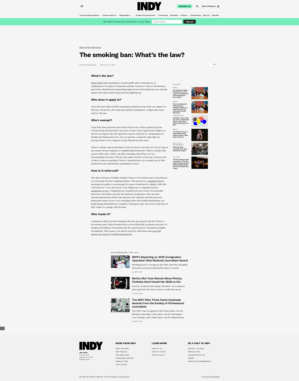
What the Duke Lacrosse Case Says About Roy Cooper (180, 149)
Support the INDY (196, 349)
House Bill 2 (97, 82)
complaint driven (155, 181)
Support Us (184, 6)
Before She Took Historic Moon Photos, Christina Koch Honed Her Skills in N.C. (157, 280)
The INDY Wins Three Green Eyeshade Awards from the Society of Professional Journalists (158, 303)
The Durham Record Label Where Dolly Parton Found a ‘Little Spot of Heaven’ (180, 134)
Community (163, 15)
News (175, 87)
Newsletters (124, 15)
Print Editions (122, 349)
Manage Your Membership (199, 361)
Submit (191, 358)
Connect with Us (109, 15)
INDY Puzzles (121, 352)
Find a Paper (121, 364)
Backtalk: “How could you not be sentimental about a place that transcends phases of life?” (181, 121)
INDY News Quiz (122, 355)
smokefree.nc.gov (100, 190)
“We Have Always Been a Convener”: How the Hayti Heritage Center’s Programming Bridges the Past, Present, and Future (181, 164)
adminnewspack (89, 65)
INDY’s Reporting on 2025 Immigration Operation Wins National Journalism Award (160, 258)
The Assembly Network (89, 15)
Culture (183, 15)
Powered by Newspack (210, 377)
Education (174, 15)
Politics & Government (145, 15)
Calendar (215, 15)
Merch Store (194, 352)
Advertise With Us (196, 355)
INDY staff (138, 272)
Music (175, 129)
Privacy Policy (158, 355)
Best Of (206, 15)
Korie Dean (138, 293)
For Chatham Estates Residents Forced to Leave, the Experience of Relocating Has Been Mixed (181, 93)
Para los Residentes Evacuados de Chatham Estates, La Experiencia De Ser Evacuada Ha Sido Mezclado (180, 108)
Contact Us (157, 349)
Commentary (195, 15)
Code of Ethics (159, 352)
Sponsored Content (125, 358)
